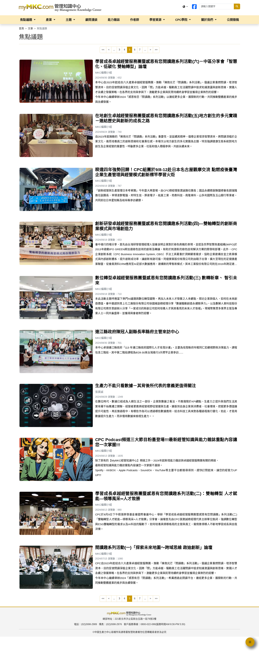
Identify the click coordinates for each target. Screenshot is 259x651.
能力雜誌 (114, 19)
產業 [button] (49, 19)
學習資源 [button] (155, 19)
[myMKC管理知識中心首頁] (61, 7)
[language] (185, 7)
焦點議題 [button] (26, 19)
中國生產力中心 (102, 632)
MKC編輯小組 (103, 72)
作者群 (134, 19)
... (114, 49)
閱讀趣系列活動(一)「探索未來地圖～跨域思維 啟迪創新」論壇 (153, 547)
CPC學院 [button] (181, 19)
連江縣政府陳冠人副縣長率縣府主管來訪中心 (137, 331)
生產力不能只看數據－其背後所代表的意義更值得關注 (145, 385)
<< (103, 49)
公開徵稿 (233, 19)
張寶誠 (99, 391)
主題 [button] (69, 19)
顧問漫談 (91, 19)
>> (156, 49)
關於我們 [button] (207, 19)
